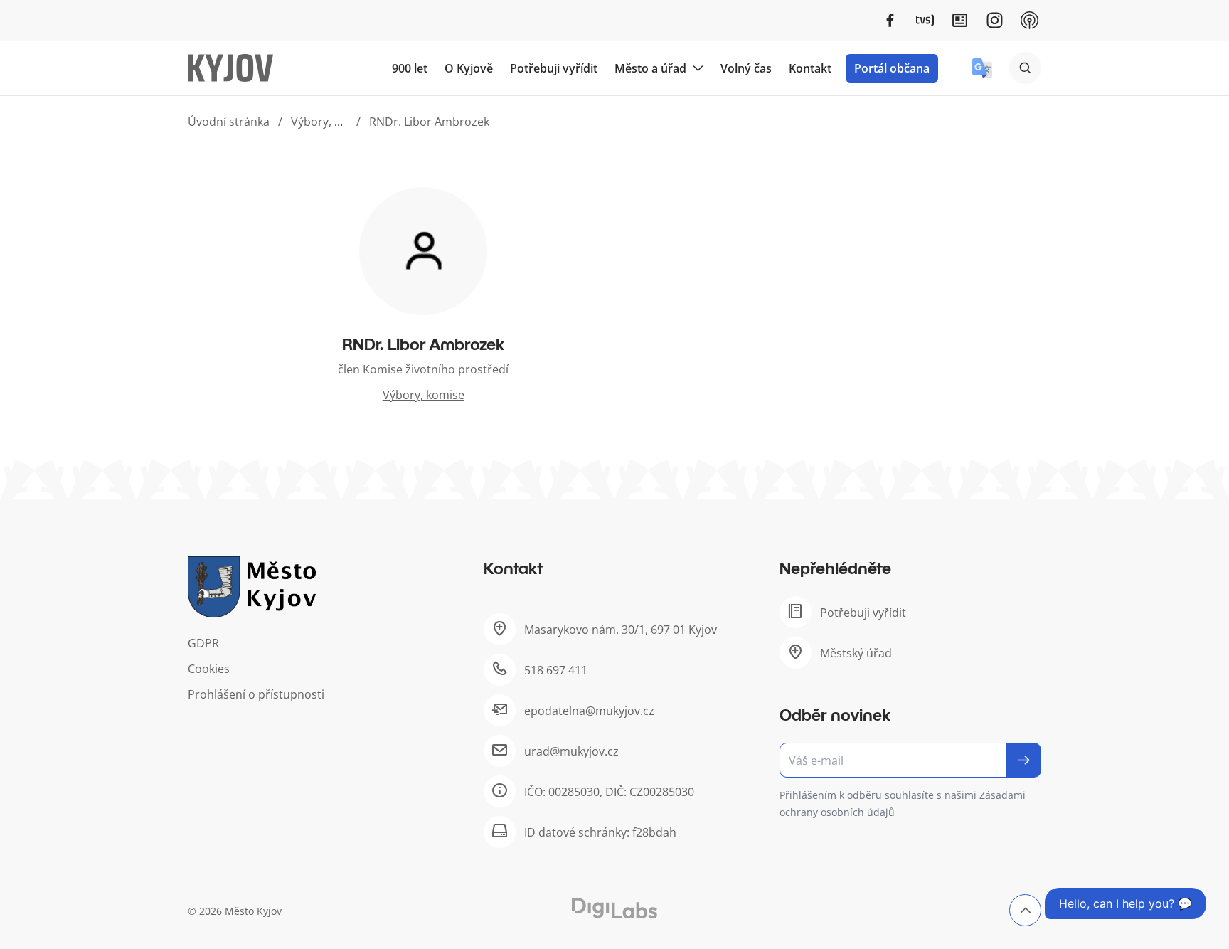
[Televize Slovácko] (925, 20)
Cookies (209, 669)
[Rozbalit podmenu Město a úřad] (697, 68)
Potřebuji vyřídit (553, 68)
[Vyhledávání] (1025, 68)
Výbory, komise (332, 121)
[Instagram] (994, 20)
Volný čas (746, 68)
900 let (409, 68)
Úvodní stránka (229, 121)
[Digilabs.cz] (614, 908)
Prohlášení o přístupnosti (256, 694)
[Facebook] (890, 20)
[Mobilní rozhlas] (1029, 20)
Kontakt (810, 68)
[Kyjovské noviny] (960, 20)
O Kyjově (469, 68)
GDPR (203, 643)
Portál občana (892, 68)
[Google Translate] (982, 68)
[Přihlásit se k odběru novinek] (1023, 760)
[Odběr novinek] (910, 760)
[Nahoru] (1025, 910)
